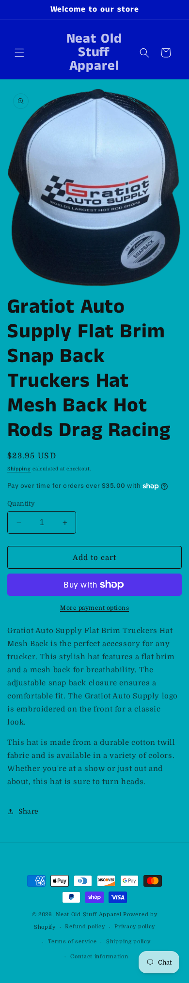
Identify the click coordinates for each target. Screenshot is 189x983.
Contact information (99, 956)
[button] (19, 52)
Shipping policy (128, 941)
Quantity (21, 503)
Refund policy (85, 926)
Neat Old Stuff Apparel (88, 914)
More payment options (94, 608)
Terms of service (72, 941)
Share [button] (28, 811)
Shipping (19, 468)
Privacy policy (134, 926)
